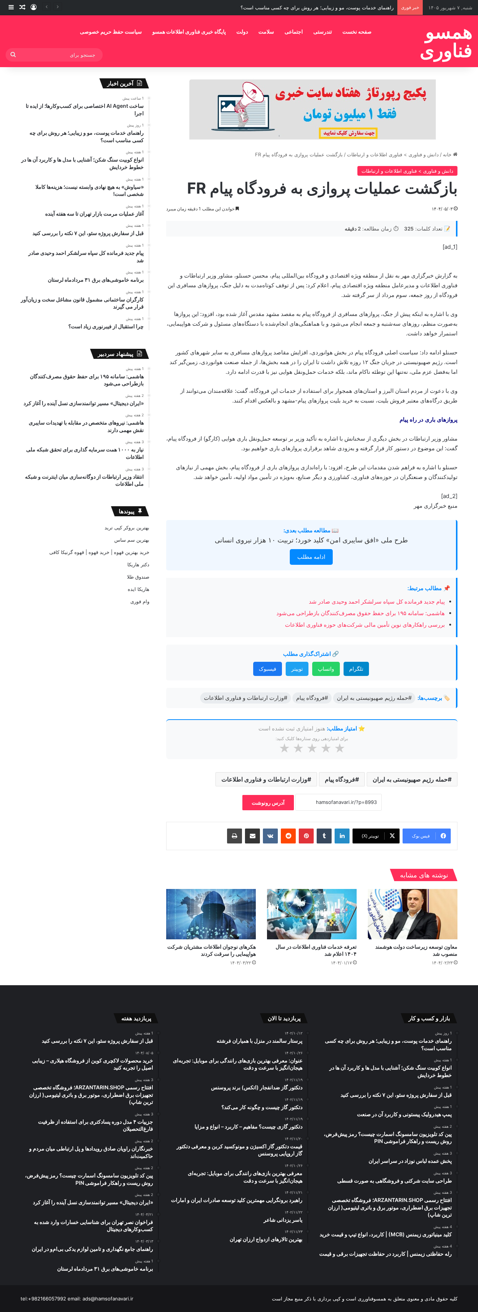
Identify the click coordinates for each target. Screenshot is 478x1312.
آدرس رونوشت (268, 802)
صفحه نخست (357, 31)
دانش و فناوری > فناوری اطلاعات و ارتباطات (393, 154)
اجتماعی (294, 31)
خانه (448, 154)
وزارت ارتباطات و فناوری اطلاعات (264, 779)
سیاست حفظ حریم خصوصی (111, 31)
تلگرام (356, 669)
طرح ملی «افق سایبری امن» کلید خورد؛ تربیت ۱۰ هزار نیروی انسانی (311, 540)
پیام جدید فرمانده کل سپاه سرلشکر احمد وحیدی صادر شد (377, 601)
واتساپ (326, 669)
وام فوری (139, 601)
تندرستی (322, 31)
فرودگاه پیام (340, 779)
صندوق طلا (138, 577)
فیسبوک (267, 669)
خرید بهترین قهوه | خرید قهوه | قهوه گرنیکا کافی (99, 552)
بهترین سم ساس (131, 540)
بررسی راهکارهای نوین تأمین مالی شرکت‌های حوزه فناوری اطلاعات (365, 624)
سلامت (266, 31)
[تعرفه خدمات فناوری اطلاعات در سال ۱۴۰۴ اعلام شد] (312, 914)
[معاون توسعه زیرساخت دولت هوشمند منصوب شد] (412, 914)
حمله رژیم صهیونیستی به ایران (410, 779)
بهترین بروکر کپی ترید (127, 527)
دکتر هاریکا (138, 564)
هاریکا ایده (138, 589)
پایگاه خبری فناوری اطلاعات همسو (189, 31)
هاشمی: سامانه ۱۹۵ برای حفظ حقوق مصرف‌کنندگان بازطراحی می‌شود (360, 613)
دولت (242, 31)
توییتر (297, 669)
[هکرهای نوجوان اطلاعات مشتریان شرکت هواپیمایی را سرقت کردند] (211, 914)
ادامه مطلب (311, 556)
